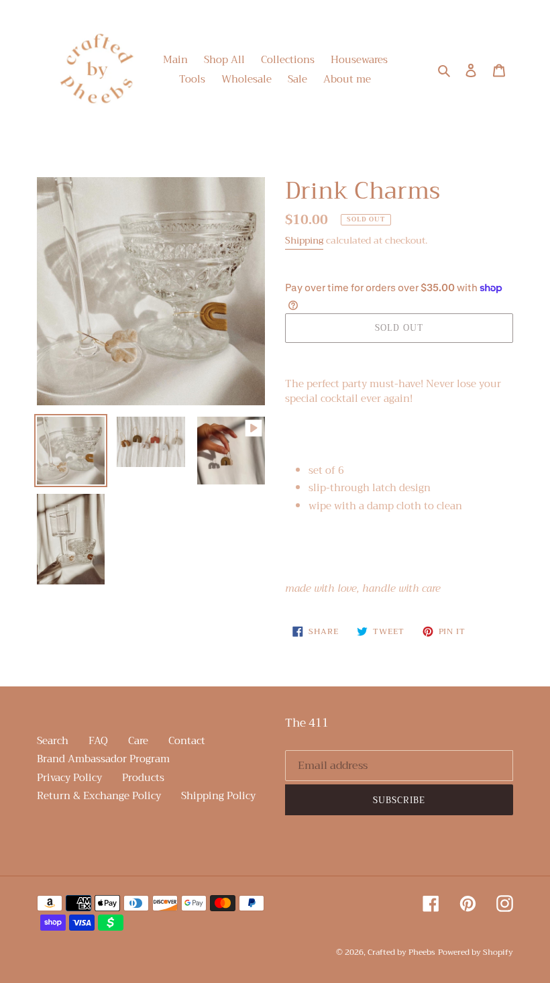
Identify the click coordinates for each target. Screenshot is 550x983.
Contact (186, 740)
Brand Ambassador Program (103, 759)
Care (138, 740)
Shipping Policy (218, 796)
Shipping (304, 240)
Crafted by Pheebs (401, 952)
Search (52, 740)
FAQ (98, 740)
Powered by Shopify (475, 952)
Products (143, 777)
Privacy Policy (69, 777)
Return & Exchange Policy (99, 796)
